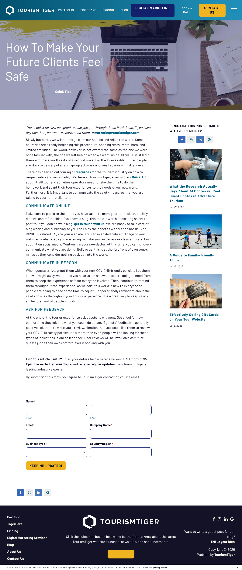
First (29, 417)
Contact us (212, 10)
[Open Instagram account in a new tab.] (219, 518)
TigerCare (88, 10)
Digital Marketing (152, 8)
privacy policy (160, 567)
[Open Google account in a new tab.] (232, 518)
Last (92, 417)
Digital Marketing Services (27, 538)
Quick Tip (139, 177)
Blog (124, 10)
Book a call (187, 10)
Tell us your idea (223, 542)
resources (83, 172)
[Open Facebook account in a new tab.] (214, 518)
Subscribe (121, 554)
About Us (14, 551)
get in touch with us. (89, 224)
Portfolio (66, 10)
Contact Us (15, 558)
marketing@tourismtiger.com (117, 132)
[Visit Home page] (30, 10)
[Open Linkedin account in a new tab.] (226, 518)
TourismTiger (224, 554)
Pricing (108, 10)
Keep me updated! (45, 466)
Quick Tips (63, 91)
